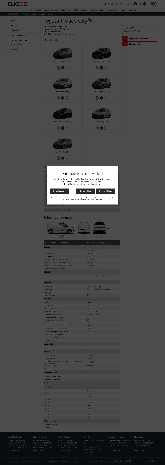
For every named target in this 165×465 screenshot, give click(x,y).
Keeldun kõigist (85, 191)
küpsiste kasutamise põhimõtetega (84, 183)
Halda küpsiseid (59, 191)
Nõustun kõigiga (105, 191)
